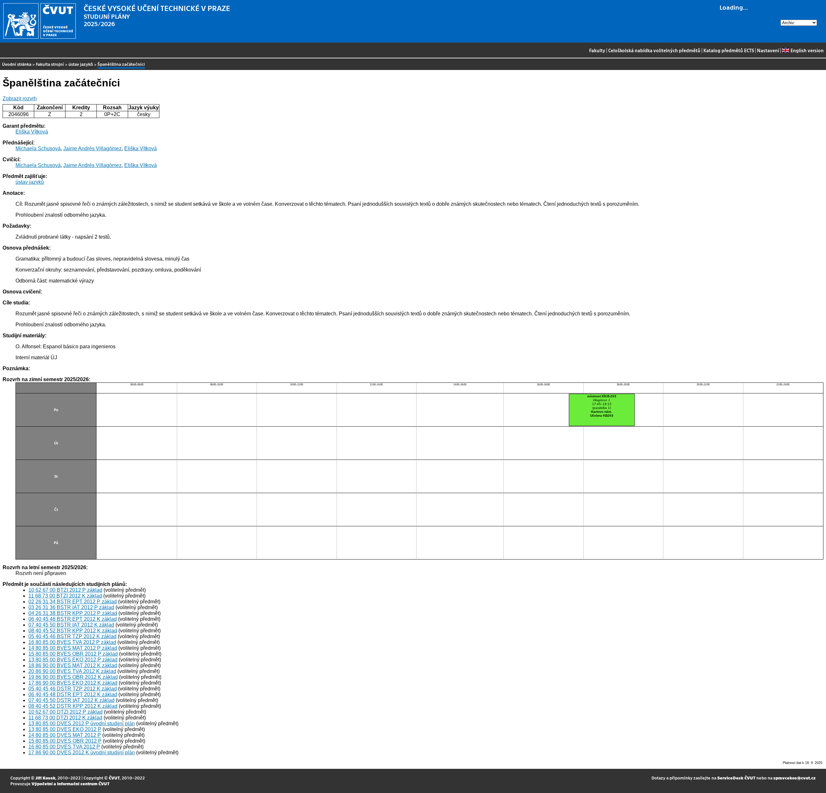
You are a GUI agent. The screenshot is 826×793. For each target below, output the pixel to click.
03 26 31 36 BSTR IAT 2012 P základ (71, 607)
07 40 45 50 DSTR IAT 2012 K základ (71, 700)
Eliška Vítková (31, 131)
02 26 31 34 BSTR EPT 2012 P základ (72, 601)
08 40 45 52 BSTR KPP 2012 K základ (72, 630)
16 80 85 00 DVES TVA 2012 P (64, 746)
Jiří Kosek (45, 777)
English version (807, 50)
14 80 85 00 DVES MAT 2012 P (64, 735)
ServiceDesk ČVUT (736, 777)
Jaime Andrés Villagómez (92, 148)
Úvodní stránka (16, 64)
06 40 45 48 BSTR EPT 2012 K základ (72, 619)
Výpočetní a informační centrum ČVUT (70, 783)
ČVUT (114, 777)
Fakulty (597, 50)
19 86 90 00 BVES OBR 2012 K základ (73, 677)
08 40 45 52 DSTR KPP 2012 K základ (72, 706)
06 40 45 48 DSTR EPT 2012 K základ (72, 694)
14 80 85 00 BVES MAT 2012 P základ (72, 648)
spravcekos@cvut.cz (794, 777)
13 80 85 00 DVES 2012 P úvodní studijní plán (81, 723)
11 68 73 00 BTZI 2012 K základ (65, 596)
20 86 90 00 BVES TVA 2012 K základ (72, 671)
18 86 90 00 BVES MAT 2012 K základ (72, 665)
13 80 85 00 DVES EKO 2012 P (64, 729)
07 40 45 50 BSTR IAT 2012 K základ (71, 625)
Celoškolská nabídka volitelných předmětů (654, 50)
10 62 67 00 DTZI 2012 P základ (65, 712)
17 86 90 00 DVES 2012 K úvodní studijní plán (81, 752)
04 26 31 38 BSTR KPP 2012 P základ (72, 613)
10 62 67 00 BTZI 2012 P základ (65, 590)
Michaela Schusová (38, 148)
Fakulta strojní (50, 64)
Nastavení (768, 50)
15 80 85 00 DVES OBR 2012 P (65, 741)
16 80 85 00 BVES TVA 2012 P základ (72, 642)
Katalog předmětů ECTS (728, 50)
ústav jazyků (80, 64)
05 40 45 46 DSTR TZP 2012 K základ (72, 688)
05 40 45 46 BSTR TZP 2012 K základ (72, 636)
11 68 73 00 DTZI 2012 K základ (65, 717)
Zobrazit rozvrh (20, 98)
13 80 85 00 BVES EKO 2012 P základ (72, 659)
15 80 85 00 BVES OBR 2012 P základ (73, 654)
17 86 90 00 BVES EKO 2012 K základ (72, 683)
